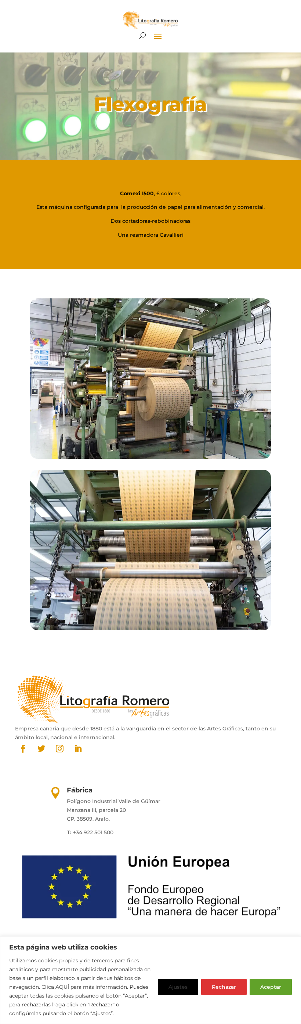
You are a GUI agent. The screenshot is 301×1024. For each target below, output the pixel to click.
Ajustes (178, 987)
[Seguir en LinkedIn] (78, 748)
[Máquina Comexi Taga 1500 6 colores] (150, 457)
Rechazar (224, 987)
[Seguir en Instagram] (59, 748)
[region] (150, 980)
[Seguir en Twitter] (41, 748)
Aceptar (270, 987)
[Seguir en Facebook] (22, 748)
